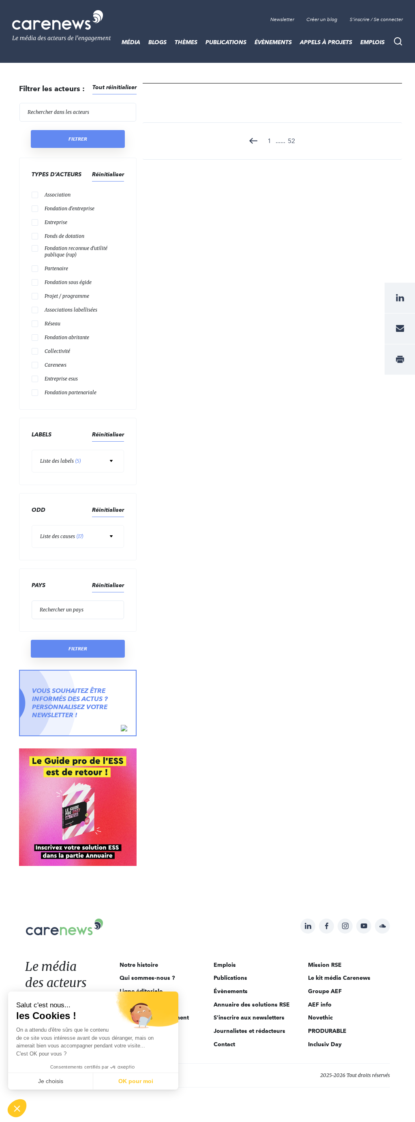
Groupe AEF (325, 991)
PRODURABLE (327, 1031)
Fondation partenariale (70, 392)
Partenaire (56, 268)
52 (291, 141)
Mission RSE (325, 965)
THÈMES (186, 42)
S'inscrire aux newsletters (249, 1017)
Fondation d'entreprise (69, 208)
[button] (17, 1108)
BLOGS (157, 42)
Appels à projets (326, 42)
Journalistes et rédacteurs (249, 1031)
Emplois (372, 42)
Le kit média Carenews (339, 978)
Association (58, 195)
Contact (224, 1044)
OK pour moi (135, 1081)
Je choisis (50, 1081)
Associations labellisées (71, 310)
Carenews (55, 365)
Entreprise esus (61, 379)
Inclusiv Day (325, 1044)
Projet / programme (67, 296)
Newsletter (282, 19)
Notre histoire (139, 965)
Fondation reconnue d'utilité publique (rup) (76, 251)
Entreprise (56, 222)
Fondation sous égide (68, 282)
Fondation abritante (67, 337)
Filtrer (77, 139)
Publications (225, 42)
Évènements (273, 42)
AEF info (320, 1004)
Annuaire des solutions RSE (252, 1004)
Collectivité (57, 351)
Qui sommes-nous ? (147, 978)
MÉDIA (131, 42)
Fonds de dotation (64, 236)
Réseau (52, 324)
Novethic (320, 1017)
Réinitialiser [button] (108, 174)
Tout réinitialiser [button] (114, 87)
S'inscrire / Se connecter (376, 19)
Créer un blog (322, 19)
